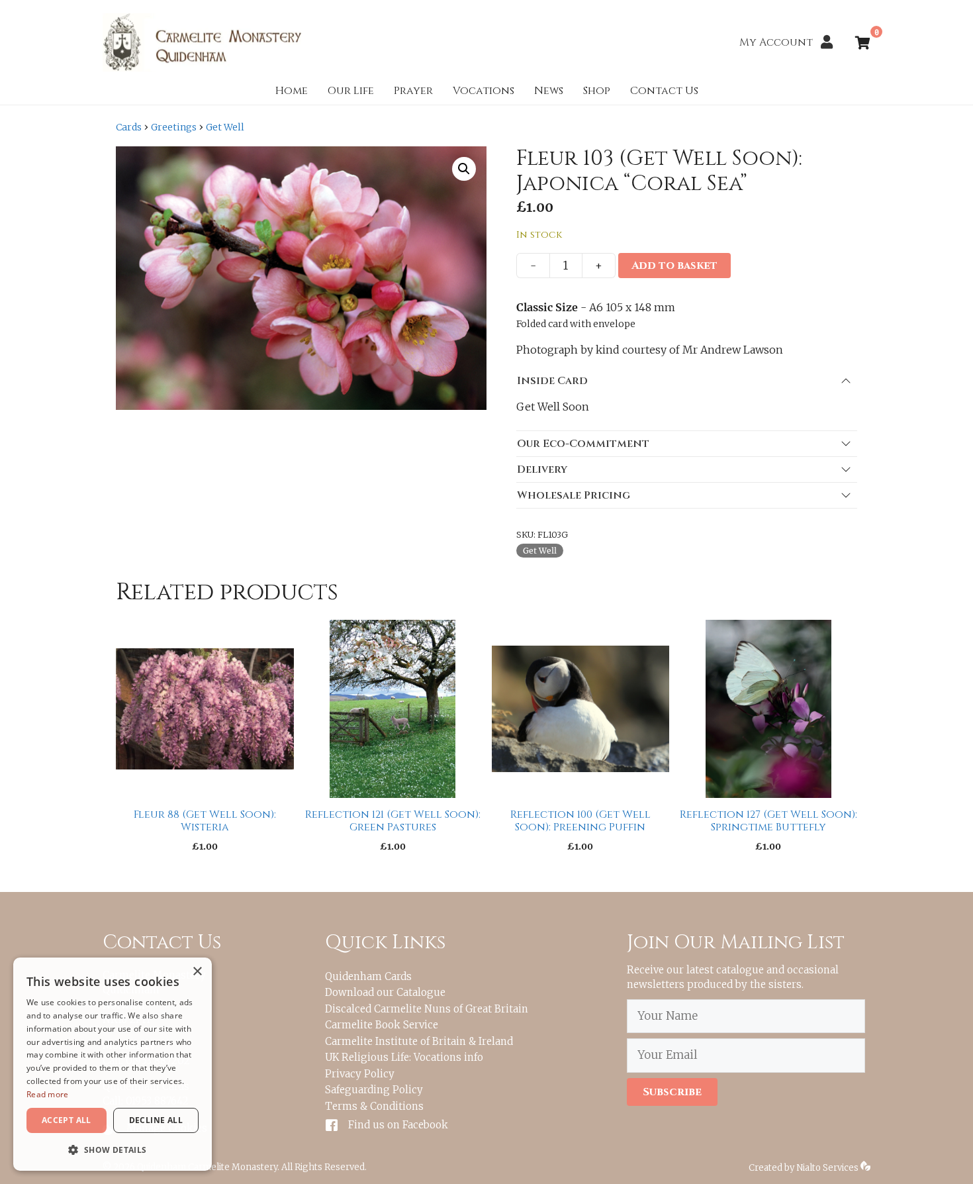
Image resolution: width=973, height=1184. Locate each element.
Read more (47, 1094)
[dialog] (112, 1064)
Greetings (174, 127)
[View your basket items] (862, 44)
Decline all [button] (156, 1120)
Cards (129, 127)
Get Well (225, 127)
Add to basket (674, 265)
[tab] (686, 380)
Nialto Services (828, 1167)
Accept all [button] (66, 1120)
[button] (464, 169)
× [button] (197, 972)
